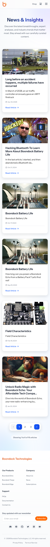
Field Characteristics (18, 331)
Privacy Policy (18, 543)
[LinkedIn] (34, 527)
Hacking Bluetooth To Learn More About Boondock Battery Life (24, 151)
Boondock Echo (7, 476)
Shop (34, 4)
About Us (29, 476)
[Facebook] (16, 527)
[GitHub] (22, 527)
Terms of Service (31, 543)
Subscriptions (31, 484)
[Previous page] (13, 427)
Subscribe (41, 518)
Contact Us (6, 505)
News (28, 480)
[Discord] (10, 527)
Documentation (8, 501)
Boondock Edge (7, 484)
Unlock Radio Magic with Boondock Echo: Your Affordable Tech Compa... (21, 390)
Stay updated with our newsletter (16, 513)
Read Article (10, 107)
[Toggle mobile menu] (46, 3)
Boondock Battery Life (19, 213)
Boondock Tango (8, 480)
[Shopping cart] (41, 4)
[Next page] (36, 427)
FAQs (4, 496)
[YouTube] (40, 527)
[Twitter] (28, 527)
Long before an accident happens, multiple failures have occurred (24, 83)
